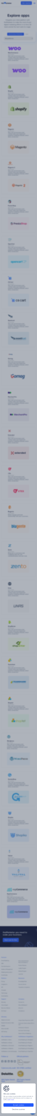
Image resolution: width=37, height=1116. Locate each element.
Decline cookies (18, 1109)
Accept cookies (18, 1105)
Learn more (10, 1099)
